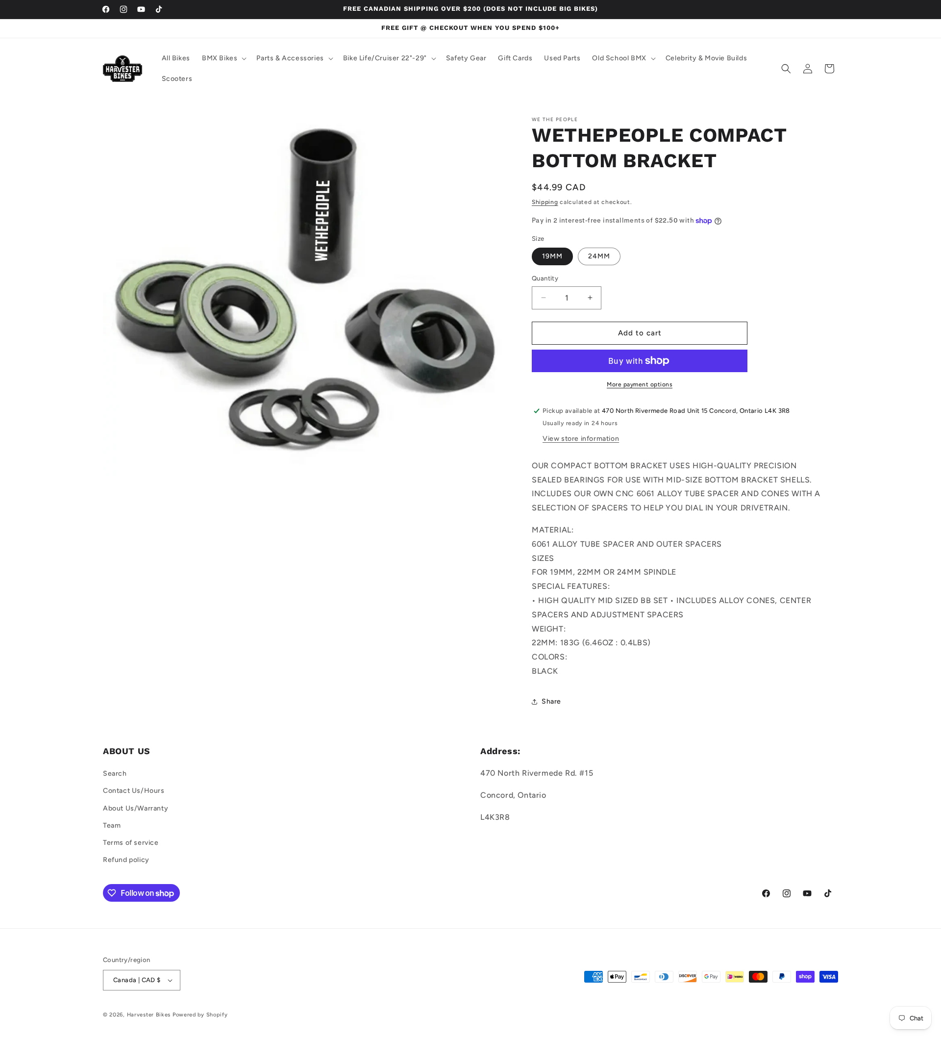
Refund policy (126, 860)
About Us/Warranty (135, 808)
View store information (581, 438)
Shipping (545, 202)
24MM (599, 256)
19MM (552, 256)
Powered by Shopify (200, 1015)
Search (115, 773)
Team (112, 825)
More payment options (639, 384)
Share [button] (551, 701)
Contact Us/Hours (134, 790)
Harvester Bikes (149, 1015)
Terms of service (131, 842)
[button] (223, 58)
